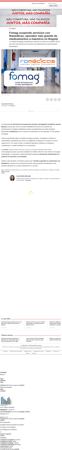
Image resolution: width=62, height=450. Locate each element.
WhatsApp (59, 99)
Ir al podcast (15, 411)
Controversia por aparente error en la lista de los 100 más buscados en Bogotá (11, 323)
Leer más (28, 180)
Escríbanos (34, 353)
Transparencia (48, 351)
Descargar (3, 447)
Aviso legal (5, 351)
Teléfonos (28, 353)
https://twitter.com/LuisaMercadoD (14, 104)
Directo (22, 385)
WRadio (10, 4)
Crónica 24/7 (3, 405)
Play (1, 382)
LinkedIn (55, 99)
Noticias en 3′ (4, 385)
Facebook (47, 99)
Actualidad (13, 28)
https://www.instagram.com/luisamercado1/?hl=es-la (16, 104)
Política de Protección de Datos (16, 351)
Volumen (3, 380)
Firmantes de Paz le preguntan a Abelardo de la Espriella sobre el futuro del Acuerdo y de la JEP (10, 340)
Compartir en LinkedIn (6, 443)
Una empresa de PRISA (31, 358)
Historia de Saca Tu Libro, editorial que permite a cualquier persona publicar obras (35, 323)
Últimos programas (14, 385)
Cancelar (8, 434)
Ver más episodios (5, 411)
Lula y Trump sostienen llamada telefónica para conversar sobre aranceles (35, 340)
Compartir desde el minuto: (9, 449)
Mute (1, 379)
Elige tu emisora (54, 5)
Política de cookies (27, 351)
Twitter (51, 99)
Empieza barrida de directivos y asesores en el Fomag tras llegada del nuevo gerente (30, 149)
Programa (42, 3)
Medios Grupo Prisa (31, 362)
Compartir (22, 411)
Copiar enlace (4, 446)
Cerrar (2, 420)
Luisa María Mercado (7, 104)
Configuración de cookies (38, 351)
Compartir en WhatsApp (7, 444)
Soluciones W (56, 351)
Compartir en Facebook (7, 439)
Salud (3, 173)
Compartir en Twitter (6, 441)
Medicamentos (5, 171)
